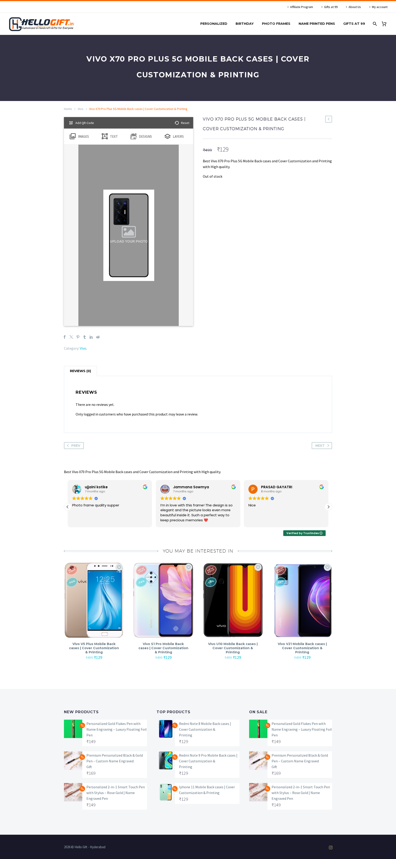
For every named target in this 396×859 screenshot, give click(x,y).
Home (68, 109)
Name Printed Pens (317, 24)
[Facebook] (64, 337)
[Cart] (385, 24)
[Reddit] (98, 337)
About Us (355, 7)
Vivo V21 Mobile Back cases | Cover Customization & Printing (302, 648)
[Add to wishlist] (119, 567)
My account (380, 7)
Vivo (80, 109)
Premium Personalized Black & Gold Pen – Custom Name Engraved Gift (114, 761)
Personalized (213, 24)
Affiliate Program (301, 7)
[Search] (374, 24)
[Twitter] (71, 337)
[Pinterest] (78, 337)
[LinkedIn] (91, 337)
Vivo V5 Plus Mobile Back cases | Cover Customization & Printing (94, 648)
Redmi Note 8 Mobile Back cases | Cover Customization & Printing (205, 729)
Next (320, 446)
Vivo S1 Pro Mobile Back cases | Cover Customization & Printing (163, 648)
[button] (328, 506)
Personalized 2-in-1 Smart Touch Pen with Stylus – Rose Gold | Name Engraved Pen (115, 793)
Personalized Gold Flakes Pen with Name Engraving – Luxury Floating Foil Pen (116, 729)
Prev (75, 446)
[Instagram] (331, 847)
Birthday (245, 24)
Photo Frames (276, 24)
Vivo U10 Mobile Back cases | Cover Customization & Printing (233, 648)
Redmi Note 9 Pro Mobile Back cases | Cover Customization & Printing (208, 761)
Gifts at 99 (331, 7)
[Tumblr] (84, 337)
